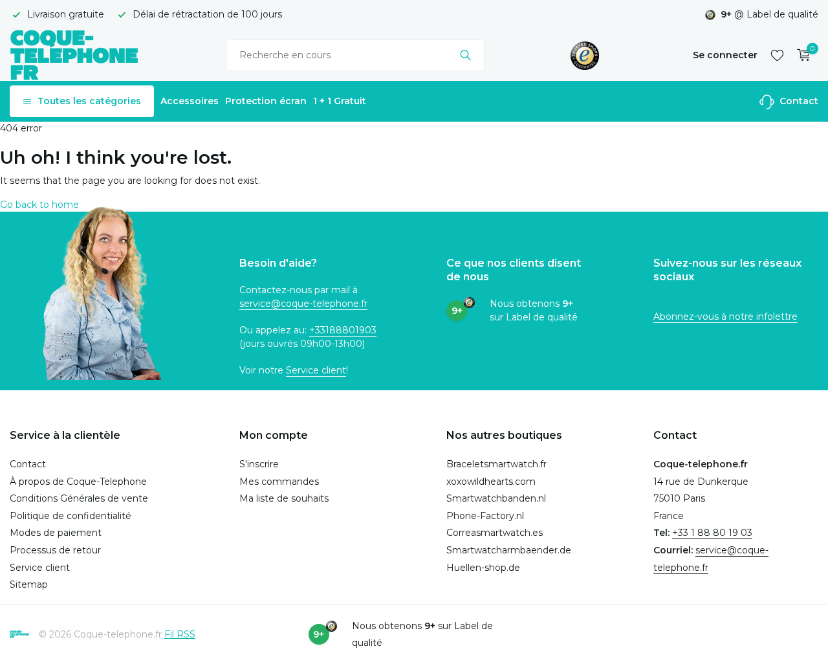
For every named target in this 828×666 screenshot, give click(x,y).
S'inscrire (259, 464)
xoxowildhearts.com (491, 481)
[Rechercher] (465, 55)
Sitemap (29, 584)
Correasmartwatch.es (494, 532)
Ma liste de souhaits (284, 498)
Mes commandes (279, 481)
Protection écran (266, 101)
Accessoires (189, 101)
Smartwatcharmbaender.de (508, 550)
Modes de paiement (56, 532)
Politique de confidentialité (70, 516)
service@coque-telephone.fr (303, 303)
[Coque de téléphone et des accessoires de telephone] (74, 54)
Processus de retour (55, 550)
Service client (316, 370)
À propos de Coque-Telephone (78, 481)
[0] (800, 55)
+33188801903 (342, 330)
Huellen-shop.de (483, 567)
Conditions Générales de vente (79, 498)
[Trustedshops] (585, 55)
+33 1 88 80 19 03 (712, 532)
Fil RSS (179, 634)
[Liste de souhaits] (777, 55)
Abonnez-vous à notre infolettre (725, 316)
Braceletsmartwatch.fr (496, 464)
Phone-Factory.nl (485, 516)
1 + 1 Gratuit (339, 101)
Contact (797, 101)
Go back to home (39, 204)
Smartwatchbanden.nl (496, 498)
